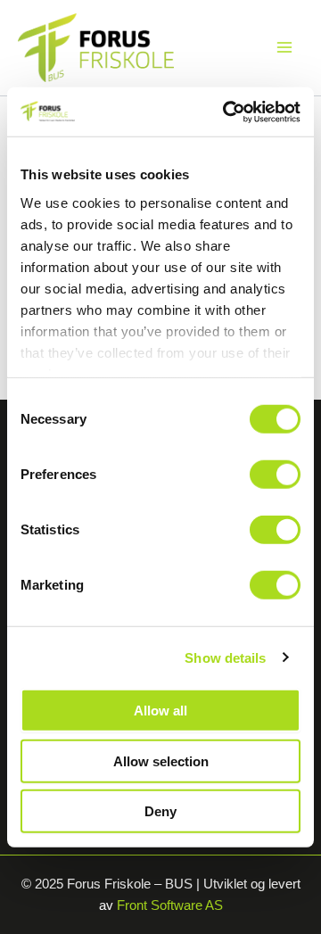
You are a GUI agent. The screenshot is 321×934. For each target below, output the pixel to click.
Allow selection (161, 760)
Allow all (160, 710)
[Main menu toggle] (284, 47)
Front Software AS (170, 905)
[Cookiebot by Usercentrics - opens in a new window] (226, 111)
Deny (160, 811)
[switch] (275, 474)
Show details (225, 657)
